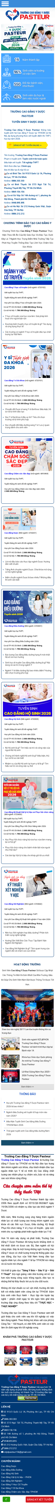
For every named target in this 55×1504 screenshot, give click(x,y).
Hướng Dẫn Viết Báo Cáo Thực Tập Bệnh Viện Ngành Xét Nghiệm (25, 941)
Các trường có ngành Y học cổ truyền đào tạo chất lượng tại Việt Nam (28, 333)
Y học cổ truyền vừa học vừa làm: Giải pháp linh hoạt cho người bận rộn (26, 317)
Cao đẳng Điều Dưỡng (11, 1470)
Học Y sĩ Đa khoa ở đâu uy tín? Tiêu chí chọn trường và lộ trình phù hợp (25, 418)
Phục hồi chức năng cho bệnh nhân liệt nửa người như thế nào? (27, 848)
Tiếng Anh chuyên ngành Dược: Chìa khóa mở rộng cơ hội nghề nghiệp (28, 570)
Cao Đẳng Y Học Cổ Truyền (14, 1484)
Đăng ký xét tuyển (39, 1499)
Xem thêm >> (27, 1087)
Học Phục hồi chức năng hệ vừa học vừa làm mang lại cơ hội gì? (28, 840)
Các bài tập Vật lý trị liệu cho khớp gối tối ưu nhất (27, 855)
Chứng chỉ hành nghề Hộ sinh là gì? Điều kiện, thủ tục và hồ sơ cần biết (27, 757)
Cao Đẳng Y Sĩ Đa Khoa (12, 1488)
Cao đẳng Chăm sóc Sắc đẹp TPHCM (19, 1492)
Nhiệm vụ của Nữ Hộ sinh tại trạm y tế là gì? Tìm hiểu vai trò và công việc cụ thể (26, 764)
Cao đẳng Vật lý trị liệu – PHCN (16, 1477)
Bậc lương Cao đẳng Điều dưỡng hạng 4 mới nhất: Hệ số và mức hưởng (27, 656)
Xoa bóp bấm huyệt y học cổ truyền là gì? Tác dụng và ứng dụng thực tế (28, 325)
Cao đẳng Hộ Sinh (10, 1473)
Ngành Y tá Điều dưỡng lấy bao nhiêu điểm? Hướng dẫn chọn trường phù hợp (28, 671)
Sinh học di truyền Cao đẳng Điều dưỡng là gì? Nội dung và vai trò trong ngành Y (27, 663)
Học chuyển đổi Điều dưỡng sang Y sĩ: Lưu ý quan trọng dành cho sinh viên (27, 426)
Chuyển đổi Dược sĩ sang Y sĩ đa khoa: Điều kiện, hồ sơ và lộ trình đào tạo (28, 410)
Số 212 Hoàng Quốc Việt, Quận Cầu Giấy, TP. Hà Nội (28, 1444)
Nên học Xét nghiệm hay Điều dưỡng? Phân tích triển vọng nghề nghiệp (26, 934)
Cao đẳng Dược (8, 1466)
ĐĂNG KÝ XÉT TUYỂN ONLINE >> (28, 145)
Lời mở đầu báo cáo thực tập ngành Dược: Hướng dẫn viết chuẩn (27, 562)
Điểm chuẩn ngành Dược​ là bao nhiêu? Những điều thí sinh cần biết (28, 578)
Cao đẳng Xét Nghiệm (11, 1481)
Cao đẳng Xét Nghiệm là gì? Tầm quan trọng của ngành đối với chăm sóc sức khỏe (27, 949)
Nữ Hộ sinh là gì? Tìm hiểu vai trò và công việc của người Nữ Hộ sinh (27, 749)
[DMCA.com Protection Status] (27, 1398)
